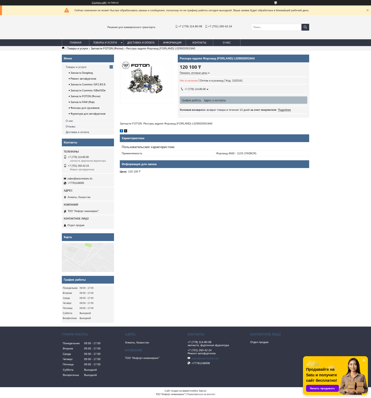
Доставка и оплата (141, 42)
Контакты (199, 42)
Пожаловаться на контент (201, 394)
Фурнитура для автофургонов (88, 113)
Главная (75, 42)
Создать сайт (99, 2)
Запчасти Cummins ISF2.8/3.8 (88, 84)
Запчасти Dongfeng (82, 72)
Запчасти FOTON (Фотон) (107, 48)
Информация (172, 42)
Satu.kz (202, 390)
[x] (125, 131)
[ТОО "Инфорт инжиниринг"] (71, 35)
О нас (227, 42)
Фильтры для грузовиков (85, 107)
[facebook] (121, 131)
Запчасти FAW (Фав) (82, 102)
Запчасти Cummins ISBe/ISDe (88, 90)
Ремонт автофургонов (83, 78)
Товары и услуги (105, 42)
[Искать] (305, 27)
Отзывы (70, 126)
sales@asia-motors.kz (80, 178)
